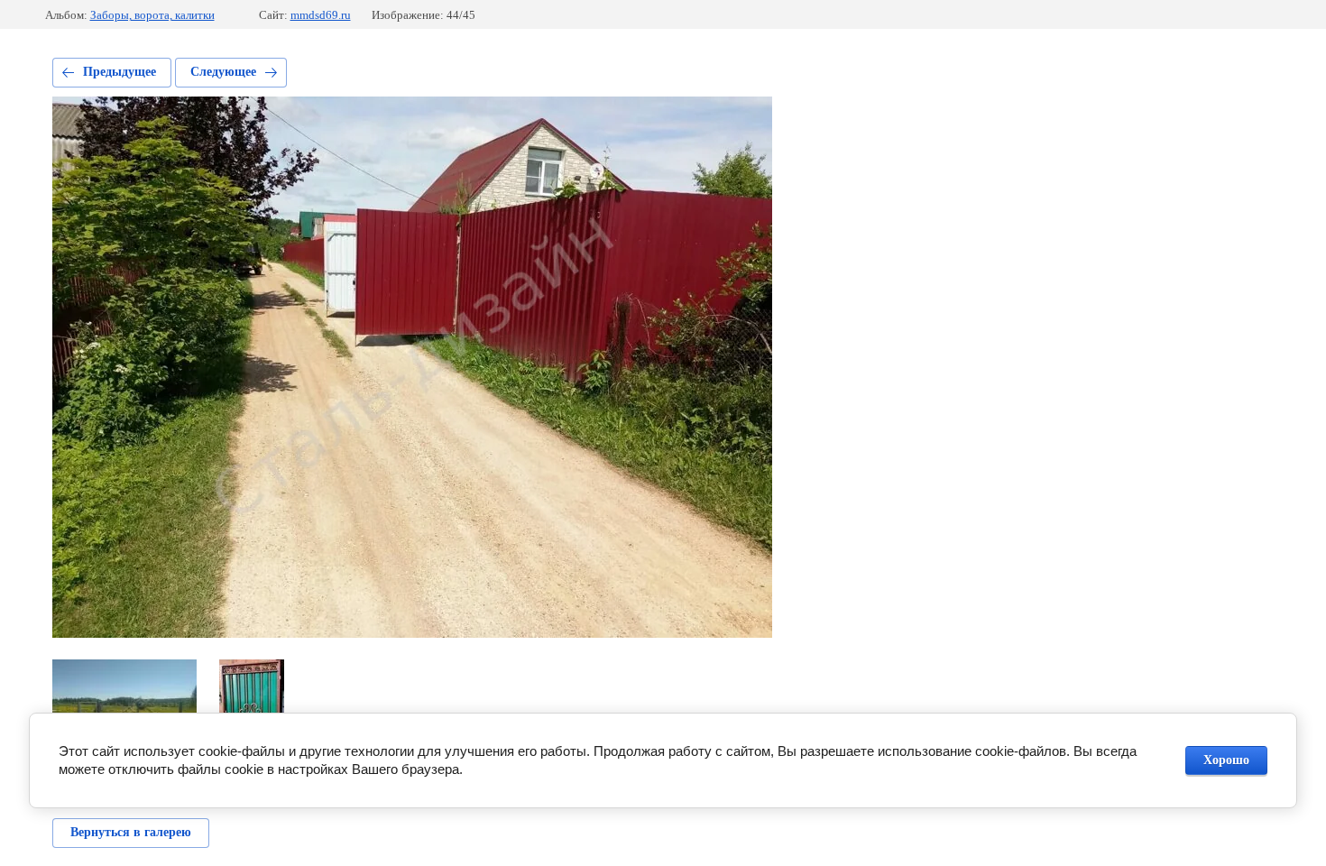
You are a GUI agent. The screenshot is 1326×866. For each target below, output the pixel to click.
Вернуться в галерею (130, 832)
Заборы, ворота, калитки (152, 15)
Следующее (223, 71)
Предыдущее (119, 71)
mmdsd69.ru (320, 15)
